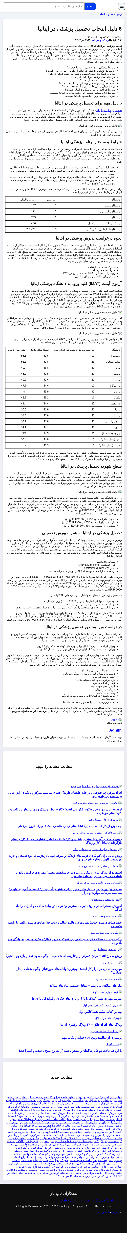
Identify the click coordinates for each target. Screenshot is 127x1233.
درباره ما (113, 1212)
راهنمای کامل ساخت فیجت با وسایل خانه (51, 1119)
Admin (115, 730)
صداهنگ (65, 1200)
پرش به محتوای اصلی (111, 14)
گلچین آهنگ (101, 1200)
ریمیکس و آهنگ (116, 1200)
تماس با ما (102, 1212)
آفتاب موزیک (76, 1200)
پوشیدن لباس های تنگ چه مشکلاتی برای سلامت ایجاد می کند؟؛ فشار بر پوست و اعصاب (68, 1163)
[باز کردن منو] (121, 6)
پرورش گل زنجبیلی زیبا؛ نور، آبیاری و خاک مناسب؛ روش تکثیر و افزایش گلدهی (79, 1147)
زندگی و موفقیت (99, 40)
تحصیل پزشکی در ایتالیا (109, 110)
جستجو (90, 6)
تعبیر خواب (89, 1200)
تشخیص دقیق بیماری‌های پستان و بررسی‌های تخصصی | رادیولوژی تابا (52, 1106)
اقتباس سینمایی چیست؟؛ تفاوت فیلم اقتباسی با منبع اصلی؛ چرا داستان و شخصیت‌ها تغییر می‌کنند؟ (63, 1144)
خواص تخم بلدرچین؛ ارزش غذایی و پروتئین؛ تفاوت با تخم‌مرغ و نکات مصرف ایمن (78, 1097)
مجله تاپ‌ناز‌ (108, 6)
